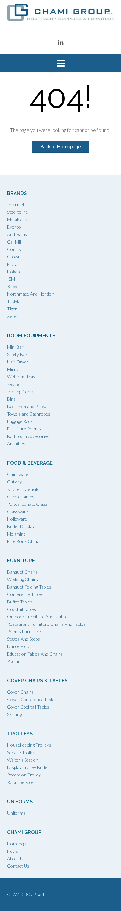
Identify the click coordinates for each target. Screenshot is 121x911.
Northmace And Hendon (30, 294)
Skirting (14, 714)
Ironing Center (21, 391)
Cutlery (14, 481)
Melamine (16, 534)
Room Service (20, 782)
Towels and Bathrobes (28, 414)
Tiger (12, 308)
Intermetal (17, 204)
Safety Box (17, 354)
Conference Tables (25, 594)
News (12, 851)
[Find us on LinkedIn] (60, 42)
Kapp (12, 286)
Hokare (14, 271)
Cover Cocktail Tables (28, 707)
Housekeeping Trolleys (29, 745)
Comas (14, 249)
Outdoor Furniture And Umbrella (39, 616)
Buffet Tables (19, 601)
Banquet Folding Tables (29, 587)
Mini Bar (15, 347)
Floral (12, 264)
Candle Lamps (20, 496)
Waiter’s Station (22, 760)
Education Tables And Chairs (35, 653)
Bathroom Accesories (28, 436)
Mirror (13, 369)
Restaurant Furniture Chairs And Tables (46, 624)
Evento (14, 227)
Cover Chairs (20, 692)
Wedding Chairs (22, 579)
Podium (14, 661)
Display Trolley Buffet (28, 767)
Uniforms (16, 813)
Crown (14, 256)
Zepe (12, 316)
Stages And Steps (23, 639)
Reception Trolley (24, 774)
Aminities (16, 443)
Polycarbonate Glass (27, 504)
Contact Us (18, 866)
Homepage (17, 843)
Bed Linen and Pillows (28, 406)
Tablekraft (16, 301)
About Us (16, 858)
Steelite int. (17, 212)
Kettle (13, 384)
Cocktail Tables (21, 609)
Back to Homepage (60, 146)
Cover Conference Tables (31, 699)
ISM (11, 279)
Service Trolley (21, 752)
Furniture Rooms (24, 428)
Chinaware (17, 474)
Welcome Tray (21, 376)
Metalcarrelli (19, 219)
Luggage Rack (20, 421)
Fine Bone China (23, 541)
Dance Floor (19, 646)
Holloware (17, 519)
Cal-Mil (14, 241)
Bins (11, 399)
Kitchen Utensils (23, 489)
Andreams (17, 234)
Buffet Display (21, 526)
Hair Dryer (17, 361)
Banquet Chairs (22, 572)
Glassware (17, 511)
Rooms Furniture (24, 631)
